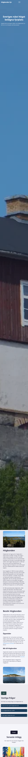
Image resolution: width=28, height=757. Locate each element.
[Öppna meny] (19, 2)
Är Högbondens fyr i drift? (9, 710)
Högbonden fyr (6, 2)
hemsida (22, 656)
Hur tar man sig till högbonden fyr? (11, 705)
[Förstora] (23, 533)
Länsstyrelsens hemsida (8, 643)
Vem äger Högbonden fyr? (9, 715)
